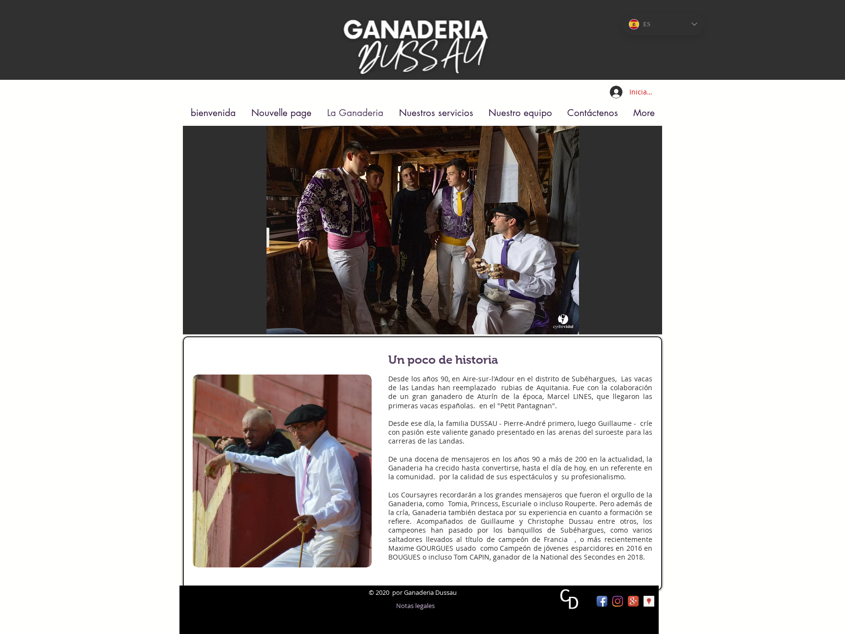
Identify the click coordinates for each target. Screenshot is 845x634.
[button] (422, 230)
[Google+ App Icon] (633, 601)
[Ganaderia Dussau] (649, 601)
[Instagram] (617, 601)
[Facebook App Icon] (602, 601)
